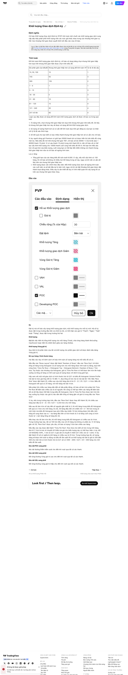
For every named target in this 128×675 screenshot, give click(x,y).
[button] (48, 3)
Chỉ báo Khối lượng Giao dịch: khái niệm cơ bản (49, 48)
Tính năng (64, 657)
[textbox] (66, 15)
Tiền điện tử (44, 670)
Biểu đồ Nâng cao (114, 664)
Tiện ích (110, 657)
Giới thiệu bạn (87, 662)
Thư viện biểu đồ (113, 660)
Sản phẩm (43, 3)
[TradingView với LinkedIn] (20, 663)
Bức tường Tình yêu (89, 660)
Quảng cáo (111, 672)
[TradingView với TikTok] (28, 663)
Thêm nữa (86, 3)
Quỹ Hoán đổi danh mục (48, 666)
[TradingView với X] (4, 663)
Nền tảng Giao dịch (114, 666)
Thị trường (64, 3)
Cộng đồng (53, 3)
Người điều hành (88, 670)
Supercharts (44, 657)
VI (107, 3)
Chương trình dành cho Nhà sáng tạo (94, 665)
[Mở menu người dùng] (112, 3)
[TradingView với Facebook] (8, 663)
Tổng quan (64, 670)
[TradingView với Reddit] (32, 663)
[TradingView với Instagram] (16, 663)
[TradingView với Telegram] (24, 663)
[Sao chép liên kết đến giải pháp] (65, 26)
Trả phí (63, 660)
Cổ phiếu (43, 664)
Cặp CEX (43, 672)
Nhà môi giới (75, 3)
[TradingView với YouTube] (12, 663)
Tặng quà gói (65, 664)
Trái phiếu (43, 668)
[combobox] (65, 15)
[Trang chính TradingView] (5, 3)
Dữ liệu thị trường (66, 662)
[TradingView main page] (11, 655)
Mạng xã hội (87, 657)
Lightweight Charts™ (114, 662)
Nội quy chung (88, 668)
